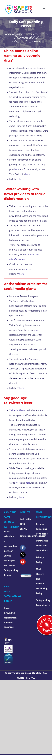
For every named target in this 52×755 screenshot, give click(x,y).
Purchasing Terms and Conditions (42, 545)
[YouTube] (23, 562)
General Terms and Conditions (42, 529)
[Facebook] (23, 548)
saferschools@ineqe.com (33, 535)
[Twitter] (23, 555)
